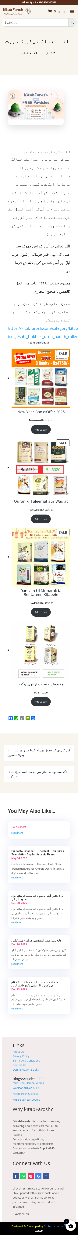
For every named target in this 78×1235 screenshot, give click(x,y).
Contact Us (19, 1065)
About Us (18, 1051)
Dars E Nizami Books (26, 1069)
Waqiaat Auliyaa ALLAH (27, 1087)
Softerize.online (53, 1226)
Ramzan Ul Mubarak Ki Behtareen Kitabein (41, 592)
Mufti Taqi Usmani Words (28, 1083)
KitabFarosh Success (25, 1093)
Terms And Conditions (26, 1060)
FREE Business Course (26, 1099)
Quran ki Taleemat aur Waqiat (41, 501)
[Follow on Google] (38, 1176)
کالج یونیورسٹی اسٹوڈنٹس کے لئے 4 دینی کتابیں (36, 940)
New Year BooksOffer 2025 (41, 412)
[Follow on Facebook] (16, 1176)
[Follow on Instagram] (31, 1176)
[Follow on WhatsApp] (23, 1176)
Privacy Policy (21, 1056)
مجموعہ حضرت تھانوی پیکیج (41, 684)
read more (17, 832)
